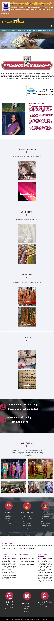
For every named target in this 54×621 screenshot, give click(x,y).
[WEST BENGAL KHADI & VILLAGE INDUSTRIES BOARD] (27, 22)
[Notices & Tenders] (44, 596)
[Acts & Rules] (27, 596)
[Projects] (9, 506)
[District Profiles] (27, 506)
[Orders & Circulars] (9, 596)
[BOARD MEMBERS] (45, 506)
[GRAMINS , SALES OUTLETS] (18, 19)
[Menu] (51, 26)
